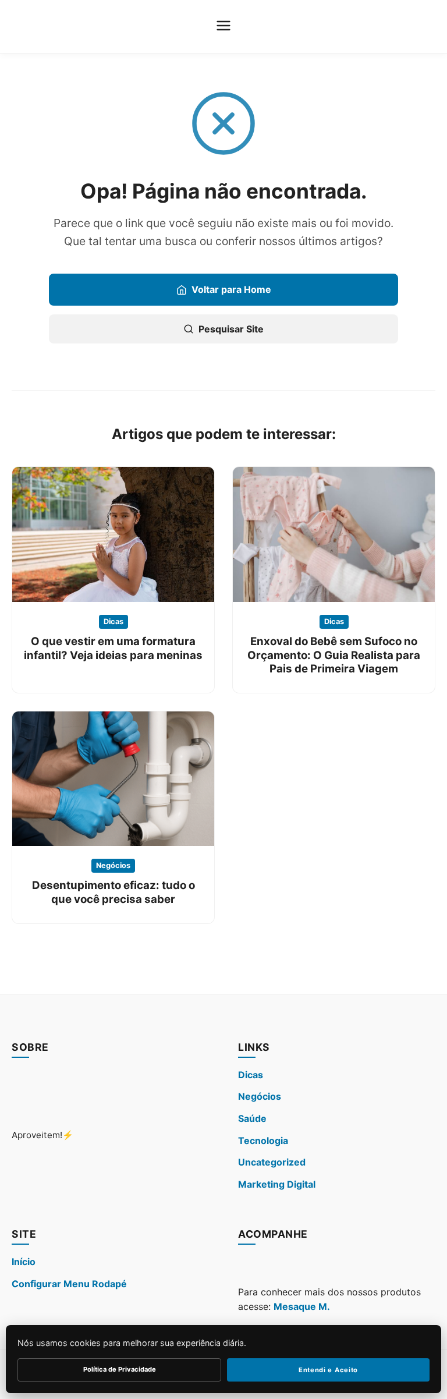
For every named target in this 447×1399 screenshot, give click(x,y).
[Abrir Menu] (223, 26)
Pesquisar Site (231, 329)
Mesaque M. (302, 1306)
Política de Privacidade (119, 1369)
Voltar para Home (231, 289)
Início (24, 1261)
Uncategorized (272, 1162)
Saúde (252, 1118)
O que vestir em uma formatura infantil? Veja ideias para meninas (113, 648)
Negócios (113, 865)
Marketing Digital (276, 1184)
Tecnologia (263, 1140)
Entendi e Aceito (328, 1370)
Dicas (113, 621)
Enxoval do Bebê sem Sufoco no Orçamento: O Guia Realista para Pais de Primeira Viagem (333, 655)
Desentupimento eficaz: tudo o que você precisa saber (113, 892)
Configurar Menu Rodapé (69, 1284)
